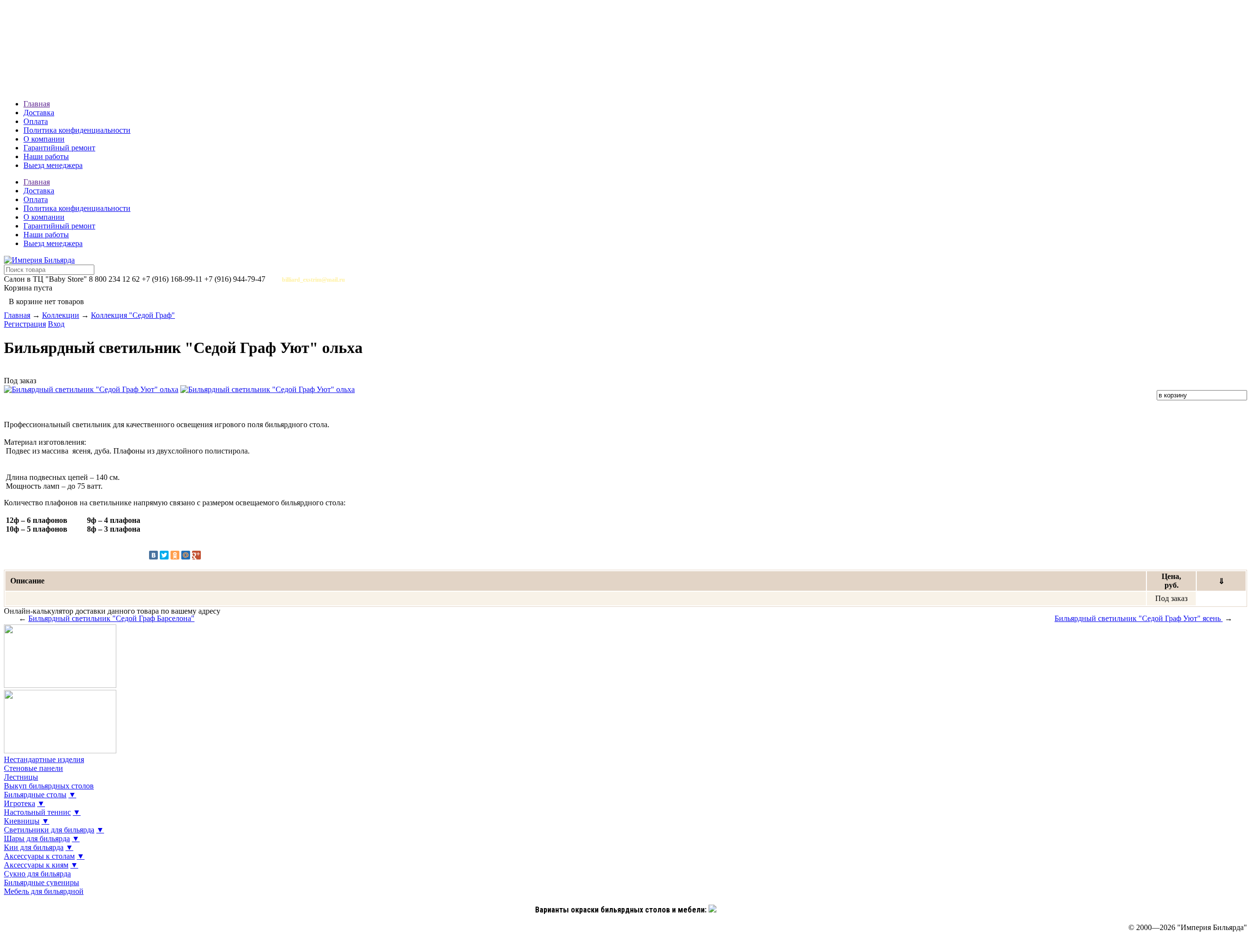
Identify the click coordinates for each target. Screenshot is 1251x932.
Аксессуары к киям (36, 865)
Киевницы (22, 821)
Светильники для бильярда (49, 830)
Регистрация (25, 324)
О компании (44, 139)
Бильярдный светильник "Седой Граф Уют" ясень (1139, 618)
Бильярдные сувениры (41, 882)
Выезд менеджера (53, 165)
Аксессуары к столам (39, 856)
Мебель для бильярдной (44, 891)
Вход (56, 324)
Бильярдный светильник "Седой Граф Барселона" (111, 618)
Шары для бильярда (37, 838)
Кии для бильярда (34, 847)
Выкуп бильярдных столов (49, 786)
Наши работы (46, 156)
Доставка (38, 112)
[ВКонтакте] (153, 555)
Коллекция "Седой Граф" (133, 315)
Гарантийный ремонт (59, 148)
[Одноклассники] (175, 555)
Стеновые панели (33, 768)
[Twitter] (164, 555)
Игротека (19, 803)
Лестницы (21, 777)
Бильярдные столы (35, 794)
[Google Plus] (196, 555)
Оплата (35, 121)
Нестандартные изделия (44, 759)
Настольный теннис (37, 812)
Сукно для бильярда (37, 874)
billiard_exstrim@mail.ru (313, 279)
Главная (36, 104)
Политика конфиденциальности (76, 130)
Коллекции (60, 315)
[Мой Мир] (185, 555)
